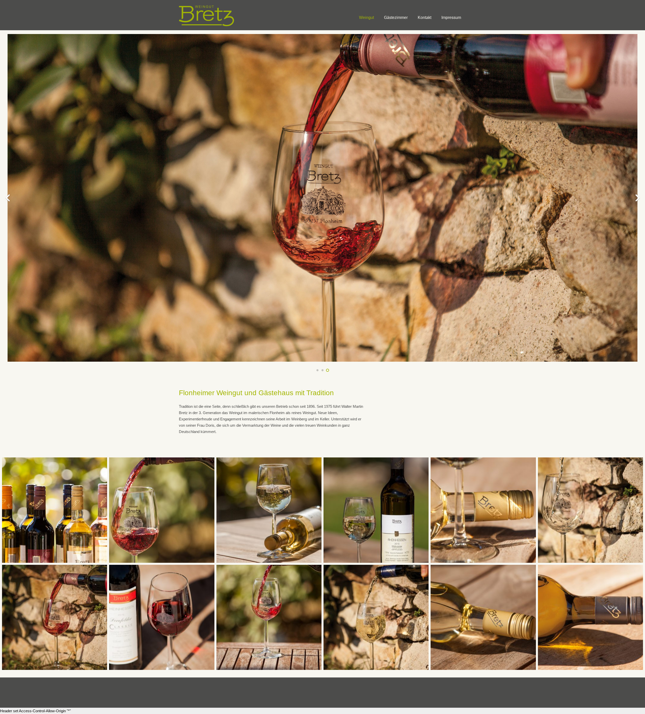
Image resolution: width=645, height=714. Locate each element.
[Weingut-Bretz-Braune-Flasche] (590, 617)
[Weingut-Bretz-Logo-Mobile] (207, 15)
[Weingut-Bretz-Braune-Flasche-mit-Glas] (376, 510)
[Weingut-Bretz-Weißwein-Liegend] (483, 617)
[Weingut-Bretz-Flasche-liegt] (483, 510)
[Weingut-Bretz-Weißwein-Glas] (590, 510)
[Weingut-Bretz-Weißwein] (268, 510)
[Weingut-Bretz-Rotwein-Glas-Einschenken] (268, 617)
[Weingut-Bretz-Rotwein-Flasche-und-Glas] (161, 617)
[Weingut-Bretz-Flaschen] (54, 510)
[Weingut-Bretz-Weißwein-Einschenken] (376, 617)
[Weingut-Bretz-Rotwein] (161, 510)
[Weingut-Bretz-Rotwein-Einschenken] (54, 617)
